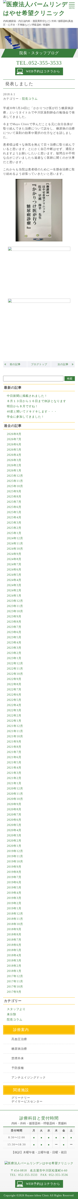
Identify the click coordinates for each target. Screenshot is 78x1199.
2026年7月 (14, 439)
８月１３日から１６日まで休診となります (36, 401)
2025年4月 (14, 517)
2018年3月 (14, 960)
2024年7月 (14, 564)
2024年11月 (15, 543)
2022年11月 (15, 668)
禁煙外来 (17, 1058)
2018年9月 (14, 929)
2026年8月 (14, 434)
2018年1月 (14, 971)
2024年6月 (14, 569)
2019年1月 (14, 908)
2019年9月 (14, 866)
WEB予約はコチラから (43, 71)
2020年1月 (14, 845)
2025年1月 (14, 533)
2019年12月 (15, 851)
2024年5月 (14, 574)
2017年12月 (15, 976)
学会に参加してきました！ (25, 416)
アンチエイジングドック (28, 1077)
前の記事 (15, 364)
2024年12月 (15, 538)
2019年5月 (14, 887)
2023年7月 (14, 626)
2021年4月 (14, 767)
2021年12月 (15, 726)
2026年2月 (14, 465)
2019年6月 (14, 882)
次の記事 (63, 364)
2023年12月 (15, 600)
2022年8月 (14, 684)
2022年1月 (14, 720)
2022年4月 (14, 705)
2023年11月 (15, 606)
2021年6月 (14, 757)
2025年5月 (14, 512)
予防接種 (17, 1068)
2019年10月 (15, 861)
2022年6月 (14, 694)
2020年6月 (14, 819)
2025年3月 (14, 522)
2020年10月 (15, 799)
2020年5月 (14, 825)
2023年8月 (14, 621)
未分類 (11, 1014)
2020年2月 (14, 840)
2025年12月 (15, 475)
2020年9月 (14, 804)
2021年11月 (15, 731)
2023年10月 (15, 611)
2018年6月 (14, 944)
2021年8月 (14, 746)
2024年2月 (14, 590)
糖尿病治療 (19, 1048)
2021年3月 (14, 772)
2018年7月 (14, 939)
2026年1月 (14, 470)
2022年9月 (14, 679)
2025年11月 (15, 481)
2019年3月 (14, 898)
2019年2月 (14, 903)
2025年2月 (14, 527)
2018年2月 (14, 965)
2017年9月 (14, 991)
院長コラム (30, 98)
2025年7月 (14, 501)
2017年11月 (15, 981)
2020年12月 (15, 788)
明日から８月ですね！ (22, 406)
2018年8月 (14, 934)
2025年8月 (14, 496)
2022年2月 (14, 715)
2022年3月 (14, 710)
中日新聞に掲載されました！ (27, 395)
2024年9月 (14, 554)
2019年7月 (14, 877)
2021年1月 (14, 783)
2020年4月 (14, 830)
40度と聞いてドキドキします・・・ (32, 411)
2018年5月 (14, 950)
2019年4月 (14, 892)
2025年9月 (14, 491)
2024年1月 (14, 595)
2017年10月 (15, 986)
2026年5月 (14, 449)
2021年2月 (14, 778)
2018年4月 (14, 955)
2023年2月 (14, 653)
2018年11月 (15, 918)
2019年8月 (14, 871)
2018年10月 (15, 924)
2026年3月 (14, 460)
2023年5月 (14, 637)
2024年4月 (14, 580)
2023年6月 (14, 632)
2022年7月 (14, 689)
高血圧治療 (19, 1039)
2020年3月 (14, 835)
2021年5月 (14, 762)
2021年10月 (15, 736)
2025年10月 (15, 486)
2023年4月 (14, 642)
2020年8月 (14, 809)
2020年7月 (14, 814)
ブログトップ (39, 364)
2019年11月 (15, 856)
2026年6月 (14, 444)
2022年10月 (15, 673)
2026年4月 (14, 454)
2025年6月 (14, 507)
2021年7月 (14, 752)
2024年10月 (15, 548)
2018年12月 (15, 913)
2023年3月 (14, 647)
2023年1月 (14, 658)
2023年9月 (14, 616)
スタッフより (16, 1009)
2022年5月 (14, 699)
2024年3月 (14, 585)
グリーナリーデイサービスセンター (27, 1099)
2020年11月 (15, 793)
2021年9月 (14, 741)
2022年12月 (15, 663)
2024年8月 (14, 559)
